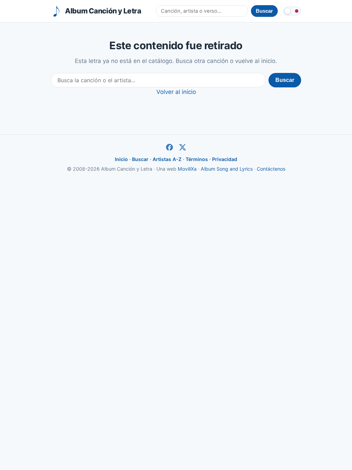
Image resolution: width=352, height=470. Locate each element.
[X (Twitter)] (182, 147)
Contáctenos (271, 169)
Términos (197, 159)
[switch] (292, 11)
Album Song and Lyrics (227, 169)
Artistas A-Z (167, 159)
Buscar (284, 80)
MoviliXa (187, 169)
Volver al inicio (176, 91)
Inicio (121, 159)
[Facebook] (169, 147)
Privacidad (224, 159)
